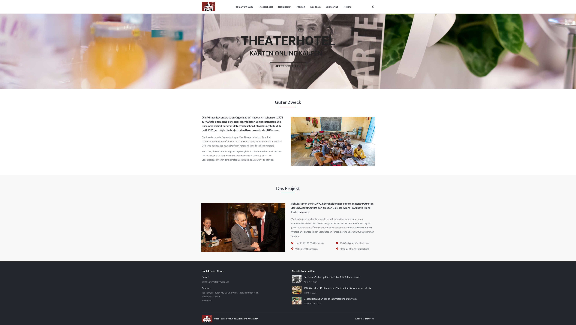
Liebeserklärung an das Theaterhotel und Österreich (330, 298)
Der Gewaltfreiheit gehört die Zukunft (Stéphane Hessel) (332, 277)
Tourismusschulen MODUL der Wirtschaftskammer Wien (230, 292)
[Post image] (297, 279)
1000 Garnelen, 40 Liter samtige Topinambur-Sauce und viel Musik (337, 288)
